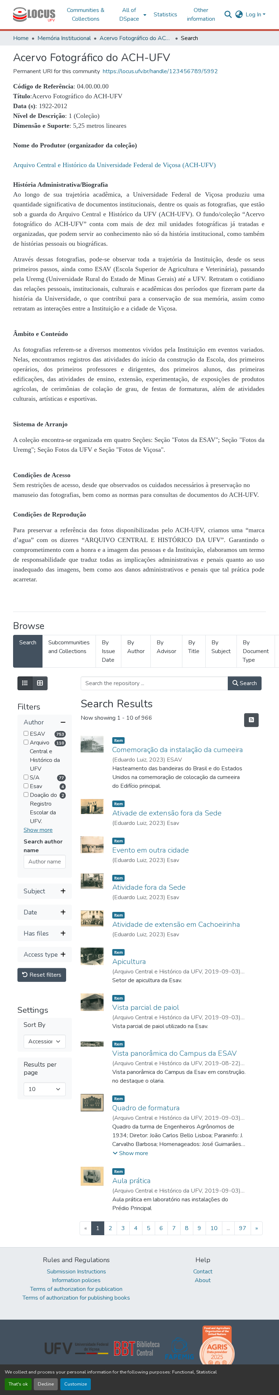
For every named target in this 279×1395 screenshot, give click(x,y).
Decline (46, 1384)
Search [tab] (27, 643)
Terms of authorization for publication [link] (76, 1289)
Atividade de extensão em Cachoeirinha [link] (176, 924)
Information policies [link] (76, 1280)
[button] (34, 14)
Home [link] (21, 38)
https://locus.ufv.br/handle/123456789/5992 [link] (160, 71)
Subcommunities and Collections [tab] (69, 647)
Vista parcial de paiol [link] (145, 1007)
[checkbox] (26, 733)
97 (242, 1228)
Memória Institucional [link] (64, 38)
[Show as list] (25, 683)
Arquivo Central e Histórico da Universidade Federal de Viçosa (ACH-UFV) (114, 165)
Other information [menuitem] (201, 14)
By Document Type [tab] (256, 651)
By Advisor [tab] (166, 647)
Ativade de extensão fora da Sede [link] (167, 813)
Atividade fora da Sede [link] (149, 887)
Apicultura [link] (129, 962)
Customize (75, 1384)
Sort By (34, 1025)
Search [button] (247, 683)
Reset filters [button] (44, 975)
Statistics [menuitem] (165, 15)
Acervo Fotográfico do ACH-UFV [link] (136, 38)
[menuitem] (131, 14)
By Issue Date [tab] (108, 651)
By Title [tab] (193, 647)
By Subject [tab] (221, 647)
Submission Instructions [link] (76, 1272)
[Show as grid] (40, 683)
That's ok (18, 1384)
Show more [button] (38, 830)
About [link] (203, 1280)
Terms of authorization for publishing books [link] (76, 1298)
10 (214, 1228)
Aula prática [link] (131, 1181)
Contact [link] (203, 1272)
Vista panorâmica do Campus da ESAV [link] (174, 1053)
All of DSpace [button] (129, 14)
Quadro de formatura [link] (146, 1108)
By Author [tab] (136, 647)
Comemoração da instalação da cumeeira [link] (177, 750)
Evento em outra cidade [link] (150, 850)
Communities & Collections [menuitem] (86, 14)
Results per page (40, 1068)
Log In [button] (254, 15)
